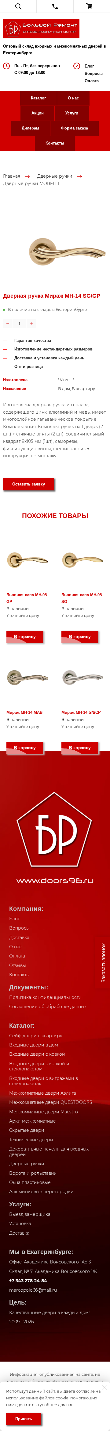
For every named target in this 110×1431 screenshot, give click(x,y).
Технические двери (31, 1140)
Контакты (55, 143)
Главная (11, 176)
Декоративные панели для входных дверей (49, 1151)
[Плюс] (31, 323)
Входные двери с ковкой (37, 1054)
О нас (73, 98)
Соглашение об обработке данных (47, 1006)
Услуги (71, 113)
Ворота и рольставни (33, 1173)
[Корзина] (92, 6)
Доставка (19, 937)
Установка (20, 1223)
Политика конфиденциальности (45, 997)
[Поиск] (18, 6)
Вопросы (94, 73)
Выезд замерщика (29, 1214)
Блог (89, 66)
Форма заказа (74, 128)
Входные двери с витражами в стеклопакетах (43, 1081)
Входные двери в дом (33, 1045)
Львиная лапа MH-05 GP (26, 598)
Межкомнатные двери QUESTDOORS (50, 1102)
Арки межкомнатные (32, 1121)
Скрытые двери (26, 1130)
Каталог (38, 98)
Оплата (92, 81)
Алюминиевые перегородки (41, 1191)
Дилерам (30, 128)
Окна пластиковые (30, 1182)
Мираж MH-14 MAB (24, 712)
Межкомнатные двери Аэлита (42, 1093)
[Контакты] (55, 6)
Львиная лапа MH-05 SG (81, 598)
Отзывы (17, 965)
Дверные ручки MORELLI (31, 183)
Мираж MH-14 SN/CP (81, 712)
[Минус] (7, 323)
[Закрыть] (104, 1387)
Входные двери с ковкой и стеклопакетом (39, 1066)
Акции (37, 113)
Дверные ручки (54, 176)
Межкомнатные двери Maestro (43, 1112)
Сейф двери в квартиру (35, 1035)
